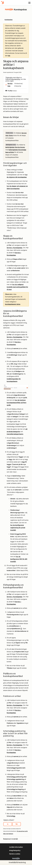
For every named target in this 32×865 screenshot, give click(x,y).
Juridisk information (16, 847)
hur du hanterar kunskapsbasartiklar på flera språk (16, 402)
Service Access (20, 147)
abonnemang (15, 79)
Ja (7, 824)
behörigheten (10, 147)
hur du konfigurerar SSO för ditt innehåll (18, 559)
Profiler (10, 91)
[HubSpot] (2, 2)
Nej (17, 824)
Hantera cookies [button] (14, 854)
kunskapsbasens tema (12, 304)
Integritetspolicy (14, 850)
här (9, 56)
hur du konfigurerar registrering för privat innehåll (17, 527)
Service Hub (10, 85)
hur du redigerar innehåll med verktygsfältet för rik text (17, 287)
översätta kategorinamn (15, 434)
